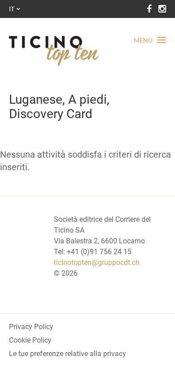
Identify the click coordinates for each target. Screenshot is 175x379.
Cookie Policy (30, 340)
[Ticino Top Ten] (54, 51)
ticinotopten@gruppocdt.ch (97, 262)
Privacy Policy (31, 326)
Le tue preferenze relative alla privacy (67, 353)
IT (11, 9)
